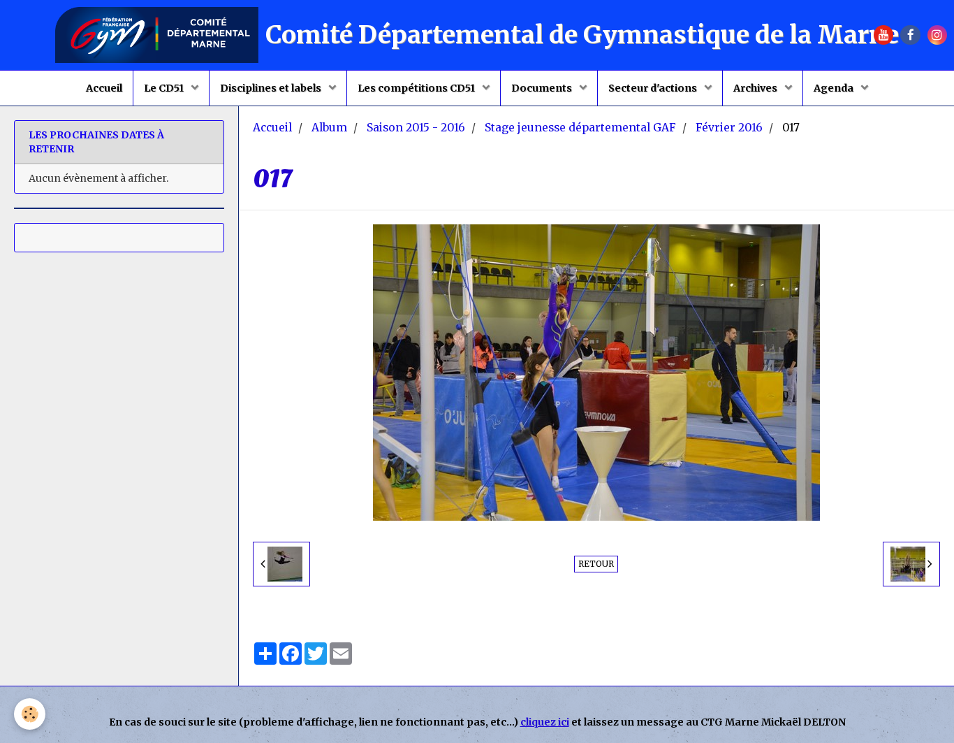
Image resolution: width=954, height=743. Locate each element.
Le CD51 (165, 88)
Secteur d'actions (653, 88)
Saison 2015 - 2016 (416, 127)
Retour (596, 563)
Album (329, 127)
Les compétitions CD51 (417, 88)
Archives (756, 88)
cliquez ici (544, 722)
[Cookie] (29, 714)
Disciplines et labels (271, 88)
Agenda (835, 88)
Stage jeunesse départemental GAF (580, 127)
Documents (542, 88)
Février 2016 (729, 127)
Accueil (104, 88)
